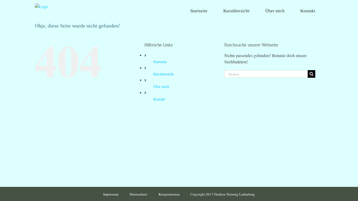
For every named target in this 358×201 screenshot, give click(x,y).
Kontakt (159, 99)
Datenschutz (139, 194)
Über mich (161, 86)
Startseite (160, 61)
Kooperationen (169, 194)
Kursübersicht (163, 73)
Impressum (111, 194)
